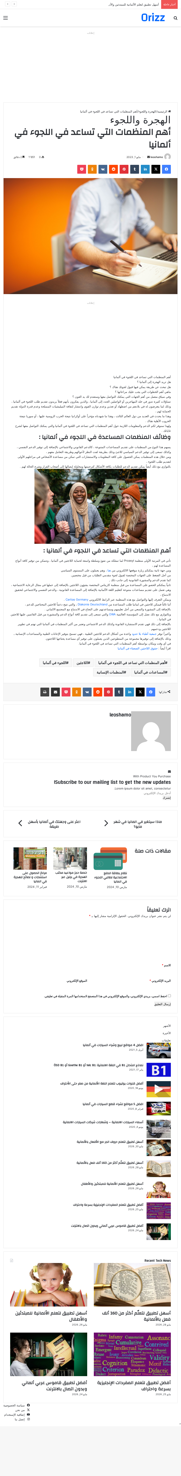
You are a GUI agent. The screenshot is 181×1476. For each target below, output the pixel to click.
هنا (109, 570)
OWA (112, 614)
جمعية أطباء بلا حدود (144, 633)
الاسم (166, 965)
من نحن (20, 1410)
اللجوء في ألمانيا (54, 662)
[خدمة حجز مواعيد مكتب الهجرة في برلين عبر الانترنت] (70, 868)
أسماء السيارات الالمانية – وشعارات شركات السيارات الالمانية (103, 1122)
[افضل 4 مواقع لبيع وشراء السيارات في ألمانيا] (159, 1057)
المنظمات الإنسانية (110, 672)
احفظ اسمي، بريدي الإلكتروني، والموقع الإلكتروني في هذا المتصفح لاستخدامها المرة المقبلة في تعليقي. (105, 996)
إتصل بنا (20, 1419)
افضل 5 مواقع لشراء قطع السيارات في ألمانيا (113, 1104)
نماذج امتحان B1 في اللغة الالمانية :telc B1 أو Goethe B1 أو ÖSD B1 (98, 1065)
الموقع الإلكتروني (77, 980)
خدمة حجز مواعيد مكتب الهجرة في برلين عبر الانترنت (71, 877)
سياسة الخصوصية (14, 1405)
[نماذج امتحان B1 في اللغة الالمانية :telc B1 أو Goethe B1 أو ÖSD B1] (159, 1075)
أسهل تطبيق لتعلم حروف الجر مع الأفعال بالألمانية (110, 1142)
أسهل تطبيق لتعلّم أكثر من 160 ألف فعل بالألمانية (110, 1163)
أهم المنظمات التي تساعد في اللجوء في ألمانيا (131, 662)
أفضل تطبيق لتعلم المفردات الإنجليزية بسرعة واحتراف (108, 1205)
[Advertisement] (90, 67)
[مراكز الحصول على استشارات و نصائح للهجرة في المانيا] (30, 868)
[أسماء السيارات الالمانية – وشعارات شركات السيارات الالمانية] (159, 1137)
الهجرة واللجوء (147, 111)
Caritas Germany (77, 599)
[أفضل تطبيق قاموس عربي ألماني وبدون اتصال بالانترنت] (159, 1239)
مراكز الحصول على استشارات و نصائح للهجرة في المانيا (30, 877)
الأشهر (167, 1025)
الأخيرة (167, 1033)
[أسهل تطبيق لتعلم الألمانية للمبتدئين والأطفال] (159, 1197)
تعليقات (166, 1040)
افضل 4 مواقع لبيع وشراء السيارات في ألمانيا (113, 1045)
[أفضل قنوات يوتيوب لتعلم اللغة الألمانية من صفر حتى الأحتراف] (159, 1096)
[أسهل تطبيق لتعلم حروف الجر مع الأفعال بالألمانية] (159, 1155)
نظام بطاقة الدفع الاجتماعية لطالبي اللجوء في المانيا (110, 877)
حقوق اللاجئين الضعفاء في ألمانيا (138, 648)
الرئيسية (162, 111)
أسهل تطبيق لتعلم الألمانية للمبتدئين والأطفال (131, 4)
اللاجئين (82, 662)
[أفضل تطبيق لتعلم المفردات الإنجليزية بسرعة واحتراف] (159, 1218)
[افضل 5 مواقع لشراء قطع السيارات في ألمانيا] (159, 1114)
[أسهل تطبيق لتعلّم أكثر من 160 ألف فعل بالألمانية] (159, 1176)
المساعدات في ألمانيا (149, 672)
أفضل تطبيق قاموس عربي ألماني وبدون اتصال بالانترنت (107, 1226)
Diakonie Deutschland (92, 604)
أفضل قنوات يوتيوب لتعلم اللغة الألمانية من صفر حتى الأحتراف (101, 1083)
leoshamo (157, 157)
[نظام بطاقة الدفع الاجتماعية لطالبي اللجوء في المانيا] (110, 869)
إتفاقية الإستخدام (14, 1414)
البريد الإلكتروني (160, 980)
